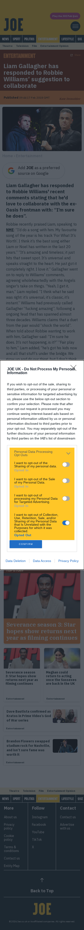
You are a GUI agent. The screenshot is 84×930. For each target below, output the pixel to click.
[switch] (66, 464)
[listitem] (42, 453)
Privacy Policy (68, 561)
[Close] (74, 369)
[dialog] (42, 465)
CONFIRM (26, 544)
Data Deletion (16, 561)
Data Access (42, 561)
